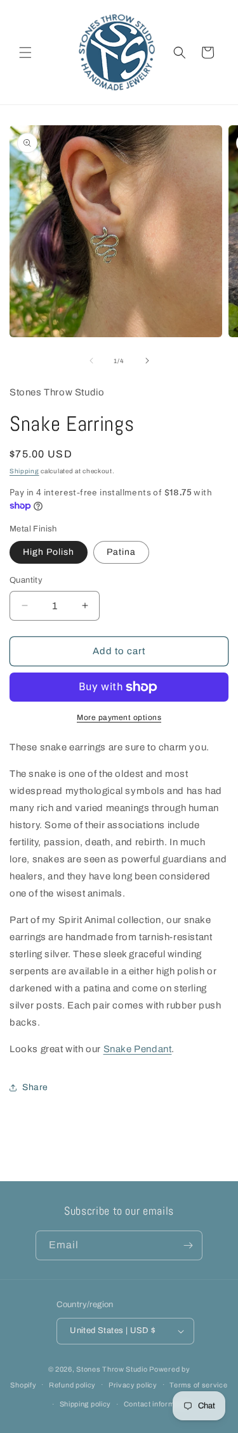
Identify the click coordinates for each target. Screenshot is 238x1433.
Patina (121, 552)
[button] (25, 52)
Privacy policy (133, 1385)
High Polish (48, 552)
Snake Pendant (137, 1049)
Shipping (24, 471)
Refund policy (72, 1385)
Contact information (157, 1404)
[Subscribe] (188, 1245)
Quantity (26, 580)
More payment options (119, 717)
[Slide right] (147, 361)
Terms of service (198, 1385)
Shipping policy (86, 1404)
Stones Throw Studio (111, 1369)
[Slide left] (91, 361)
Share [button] (35, 1087)
